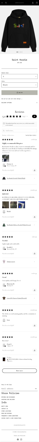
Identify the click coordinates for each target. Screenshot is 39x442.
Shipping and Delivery (8, 399)
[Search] (6, 3)
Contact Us (4, 408)
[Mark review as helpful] (34, 170)
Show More (5, 152)
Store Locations (6, 411)
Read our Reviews (6, 413)
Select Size (4, 72)
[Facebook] (18, 439)
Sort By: (27, 135)
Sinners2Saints (21, 432)
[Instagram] (21, 439)
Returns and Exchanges (8, 397)
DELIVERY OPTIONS (6, 102)
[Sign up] (36, 388)
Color (3, 81)
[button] (27, 116)
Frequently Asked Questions (9, 415)
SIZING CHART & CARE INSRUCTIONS (11, 418)
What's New (4, 406)
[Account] (33, 3)
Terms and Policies (19, 435)
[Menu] (2, 3)
